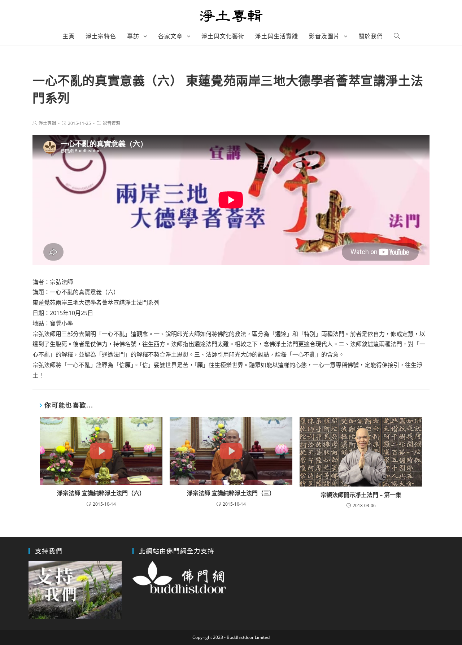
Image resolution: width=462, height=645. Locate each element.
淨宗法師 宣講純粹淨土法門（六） (101, 493)
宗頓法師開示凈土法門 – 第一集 (361, 495)
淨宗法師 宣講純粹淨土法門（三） (231, 493)
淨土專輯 (47, 123)
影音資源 (111, 123)
